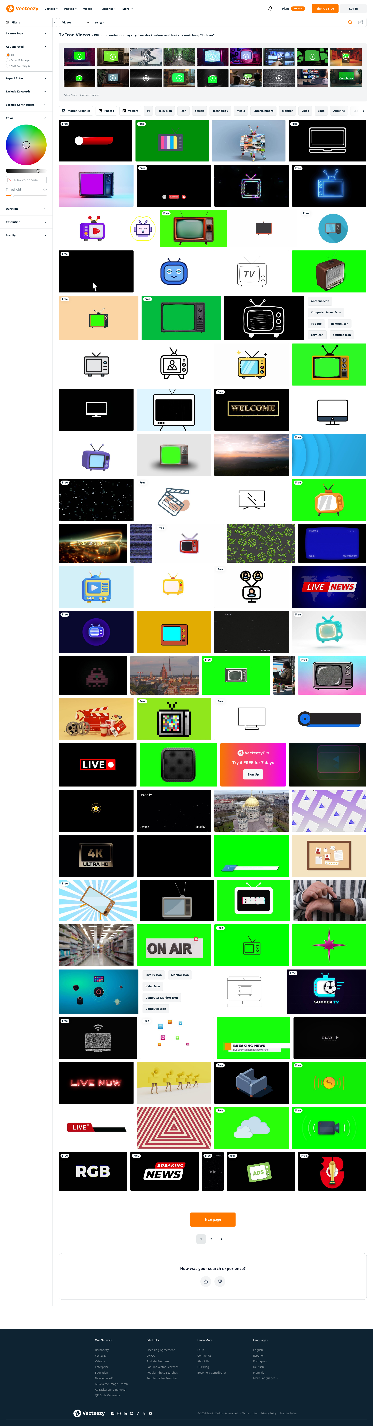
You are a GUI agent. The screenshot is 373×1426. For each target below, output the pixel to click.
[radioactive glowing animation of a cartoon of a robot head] (143, 228)
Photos (69, 9)
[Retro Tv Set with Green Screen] (329, 271)
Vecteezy (100, 1355)
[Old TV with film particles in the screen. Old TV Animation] (174, 410)
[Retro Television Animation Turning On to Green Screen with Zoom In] (174, 455)
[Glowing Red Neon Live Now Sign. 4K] (96, 1083)
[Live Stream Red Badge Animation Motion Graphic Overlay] (97, 765)
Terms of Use (249, 1413)
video (305, 111)
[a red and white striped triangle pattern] (174, 1128)
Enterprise (102, 1367)
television (165, 111)
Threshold (13, 189)
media (241, 111)
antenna (339, 111)
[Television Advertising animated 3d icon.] (96, 587)
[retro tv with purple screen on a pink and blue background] (96, 186)
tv (148, 111)
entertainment (263, 111)
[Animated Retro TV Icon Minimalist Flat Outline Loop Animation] (251, 945)
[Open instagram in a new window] (119, 1413)
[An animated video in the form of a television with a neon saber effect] (329, 186)
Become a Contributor (211, 1372)
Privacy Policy (268, 1413)
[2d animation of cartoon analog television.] (329, 500)
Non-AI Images (20, 65)
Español (258, 1355)
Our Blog (203, 1367)
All (12, 55)
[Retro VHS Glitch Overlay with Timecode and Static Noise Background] (251, 632)
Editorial (107, 9)
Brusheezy (102, 1350)
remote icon (339, 324)
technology (220, 111)
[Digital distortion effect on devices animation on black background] (96, 410)
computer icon (156, 1009)
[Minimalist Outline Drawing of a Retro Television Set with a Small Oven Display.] (244, 992)
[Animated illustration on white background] (333, 228)
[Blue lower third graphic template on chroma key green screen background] (251, 856)
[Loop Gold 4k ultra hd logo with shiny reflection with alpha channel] (96, 856)
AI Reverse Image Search (111, 1384)
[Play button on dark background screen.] (327, 765)
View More (346, 78)
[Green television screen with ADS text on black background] (261, 1171)
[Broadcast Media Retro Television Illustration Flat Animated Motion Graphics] (174, 632)
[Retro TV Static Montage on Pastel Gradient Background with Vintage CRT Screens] (332, 675)
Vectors (50, 9)
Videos (87, 9)
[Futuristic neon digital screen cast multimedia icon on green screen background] (178, 765)
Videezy (100, 1361)
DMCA (151, 1355)
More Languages (264, 1378)
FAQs (200, 1350)
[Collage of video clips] (248, 140)
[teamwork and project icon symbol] (251, 587)
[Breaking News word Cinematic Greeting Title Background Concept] (93, 543)
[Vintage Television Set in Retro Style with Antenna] (96, 364)
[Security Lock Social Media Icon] (96, 500)
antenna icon (320, 301)
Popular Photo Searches (162, 1372)
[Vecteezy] (22, 9)
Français (258, 1372)
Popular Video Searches (162, 1378)
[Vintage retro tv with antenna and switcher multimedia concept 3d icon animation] (174, 587)
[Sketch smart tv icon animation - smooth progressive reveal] (98, 1038)
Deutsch (258, 1367)
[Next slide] (360, 111)
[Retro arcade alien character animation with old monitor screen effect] (93, 675)
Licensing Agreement (161, 1350)
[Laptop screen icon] (327, 140)
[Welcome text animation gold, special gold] (251, 410)
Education (101, 1372)
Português (260, 1361)
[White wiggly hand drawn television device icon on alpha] (264, 318)
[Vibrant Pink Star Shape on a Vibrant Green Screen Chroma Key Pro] (329, 945)
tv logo (316, 324)
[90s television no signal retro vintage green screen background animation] (172, 140)
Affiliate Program (158, 1361)
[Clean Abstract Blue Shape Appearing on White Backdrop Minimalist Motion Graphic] (329, 632)
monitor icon (180, 975)
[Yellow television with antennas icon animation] (251, 364)
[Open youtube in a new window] (150, 1413)
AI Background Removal (110, 1389)
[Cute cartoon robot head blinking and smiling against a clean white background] (174, 271)
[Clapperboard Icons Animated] (174, 500)
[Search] (350, 22)
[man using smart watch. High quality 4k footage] (330, 900)
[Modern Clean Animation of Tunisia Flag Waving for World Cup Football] (332, 1171)
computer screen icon (326, 312)
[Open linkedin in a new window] (125, 1413)
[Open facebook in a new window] (112, 1413)
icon (183, 111)
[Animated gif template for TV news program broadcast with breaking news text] (164, 1171)
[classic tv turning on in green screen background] (181, 318)
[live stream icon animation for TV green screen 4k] (329, 1083)
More (125, 9)
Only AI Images (21, 60)
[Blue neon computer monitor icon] (174, 856)
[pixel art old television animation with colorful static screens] (174, 719)
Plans (285, 8)
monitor (287, 111)
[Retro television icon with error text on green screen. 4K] (253, 900)
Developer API (104, 1378)
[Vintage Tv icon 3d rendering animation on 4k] (96, 455)
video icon (153, 986)
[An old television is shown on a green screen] (193, 228)
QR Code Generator (107, 1395)
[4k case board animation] (329, 856)
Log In (353, 8)
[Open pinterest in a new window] (131, 1413)
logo (321, 111)
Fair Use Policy (288, 1413)
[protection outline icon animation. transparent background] (251, 719)
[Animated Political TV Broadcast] (174, 364)
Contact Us (204, 1355)
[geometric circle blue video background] (329, 455)
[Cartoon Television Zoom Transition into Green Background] (98, 318)
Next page (213, 1219)
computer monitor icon (162, 997)
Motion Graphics (79, 111)
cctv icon (317, 335)
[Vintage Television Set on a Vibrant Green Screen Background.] (236, 675)
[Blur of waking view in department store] (96, 945)
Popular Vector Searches (163, 1367)
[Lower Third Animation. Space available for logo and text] (95, 140)
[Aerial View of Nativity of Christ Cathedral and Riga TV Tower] (251, 811)
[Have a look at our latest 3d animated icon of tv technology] (92, 228)
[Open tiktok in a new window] (137, 1413)
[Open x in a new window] (144, 1413)
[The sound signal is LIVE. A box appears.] (96, 1128)
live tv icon (154, 975)
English (258, 1350)
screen (199, 111)
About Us (203, 1361)
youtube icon (342, 335)
